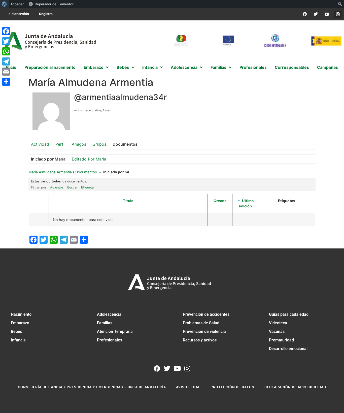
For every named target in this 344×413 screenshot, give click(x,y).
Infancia (18, 340)
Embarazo (20, 323)
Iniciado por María (48, 159)
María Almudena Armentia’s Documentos (62, 172)
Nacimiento (21, 314)
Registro (46, 14)
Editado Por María (89, 159)
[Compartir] (6, 82)
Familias (104, 323)
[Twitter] (316, 14)
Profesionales (109, 340)
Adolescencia (109, 314)
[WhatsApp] (6, 51)
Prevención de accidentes (206, 314)
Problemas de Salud (201, 323)
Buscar (72, 187)
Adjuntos (57, 187)
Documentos (125, 144)
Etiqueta (87, 187)
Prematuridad (281, 340)
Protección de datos (232, 387)
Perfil (60, 144)
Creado (220, 201)
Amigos (79, 144)
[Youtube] (326, 14)
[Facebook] (304, 14)
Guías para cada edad (288, 314)
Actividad (40, 144)
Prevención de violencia (204, 331)
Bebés (16, 331)
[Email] (6, 72)
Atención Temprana (115, 331)
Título (128, 201)
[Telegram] (6, 61)
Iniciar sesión (18, 14)
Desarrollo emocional (288, 348)
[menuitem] (4, 4)
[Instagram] (337, 14)
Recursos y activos (200, 340)
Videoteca (278, 323)
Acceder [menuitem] (17, 4)
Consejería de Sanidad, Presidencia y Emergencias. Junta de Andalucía (92, 387)
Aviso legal (188, 387)
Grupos (99, 144)
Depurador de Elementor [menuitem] (54, 4)
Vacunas (277, 331)
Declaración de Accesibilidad (295, 387)
